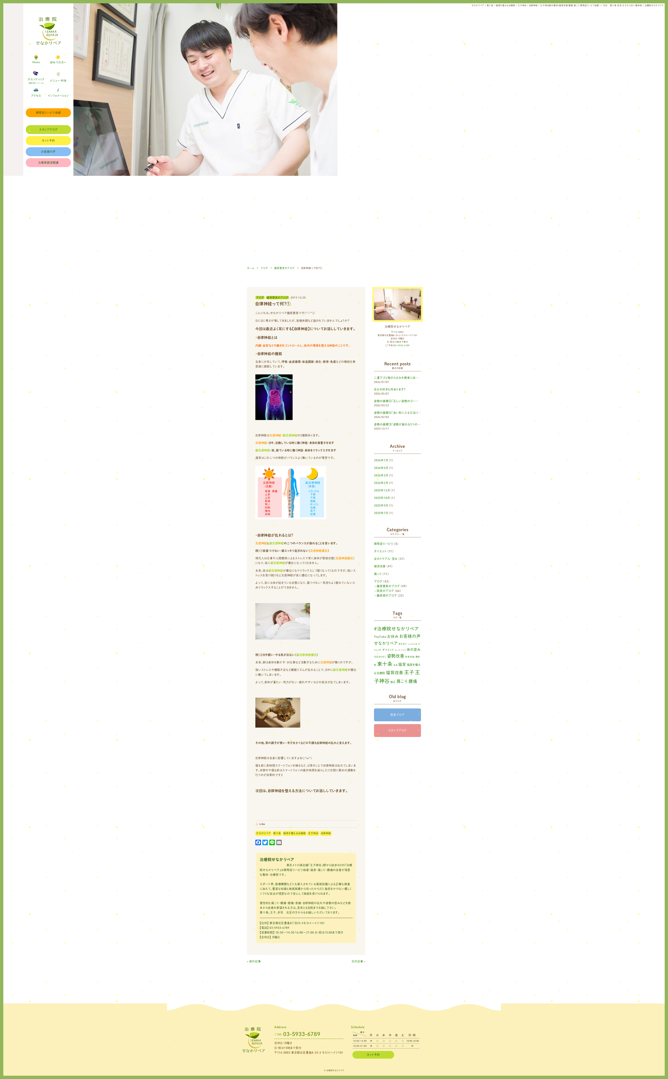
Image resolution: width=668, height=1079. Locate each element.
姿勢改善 (395, 656)
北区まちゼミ (380, 657)
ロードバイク (400, 650)
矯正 (393, 682)
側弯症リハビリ (383, 543)
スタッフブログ (48, 129)
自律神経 (326, 833)
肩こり (378, 573)
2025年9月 (381, 505)
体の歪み (413, 649)
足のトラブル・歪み (386, 558)
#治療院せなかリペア (396, 628)
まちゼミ (403, 644)
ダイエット (380, 551)
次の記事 (357, 961)
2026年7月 (381, 460)
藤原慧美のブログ (388, 586)
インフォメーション (58, 95)
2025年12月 (382, 490)
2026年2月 (381, 482)
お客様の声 (48, 151)
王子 (409, 672)
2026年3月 (381, 475)
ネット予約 (48, 140)
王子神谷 (313, 833)
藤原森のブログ (387, 595)
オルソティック (36, 81)
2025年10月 (382, 497)
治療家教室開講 (48, 162)
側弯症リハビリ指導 (48, 112)
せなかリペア (263, 833)
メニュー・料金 (58, 80)
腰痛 (413, 681)
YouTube (380, 636)
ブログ (378, 581)
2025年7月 (381, 513)
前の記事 (255, 961)
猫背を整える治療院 (294, 833)
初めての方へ (58, 62)
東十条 (277, 833)
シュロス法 (412, 644)
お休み (392, 636)
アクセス (36, 95)
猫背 (402, 664)
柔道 (395, 665)
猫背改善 (380, 566)
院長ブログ (397, 714)
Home (36, 62)
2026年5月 (381, 467)
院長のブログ (385, 590)
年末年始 (410, 657)
